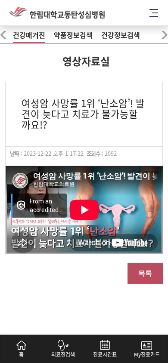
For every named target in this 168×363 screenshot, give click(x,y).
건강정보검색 (120, 35)
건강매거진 (29, 35)
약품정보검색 (73, 35)
